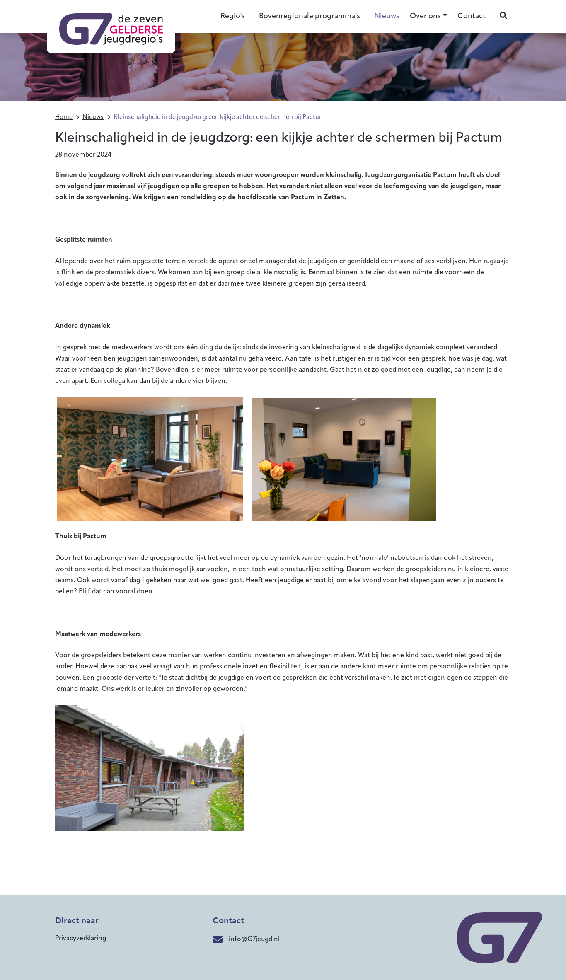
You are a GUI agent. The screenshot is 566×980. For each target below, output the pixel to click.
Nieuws (386, 16)
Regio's (232, 16)
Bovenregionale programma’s (309, 16)
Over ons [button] (425, 16)
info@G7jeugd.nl (254, 939)
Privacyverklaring (80, 938)
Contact (471, 16)
